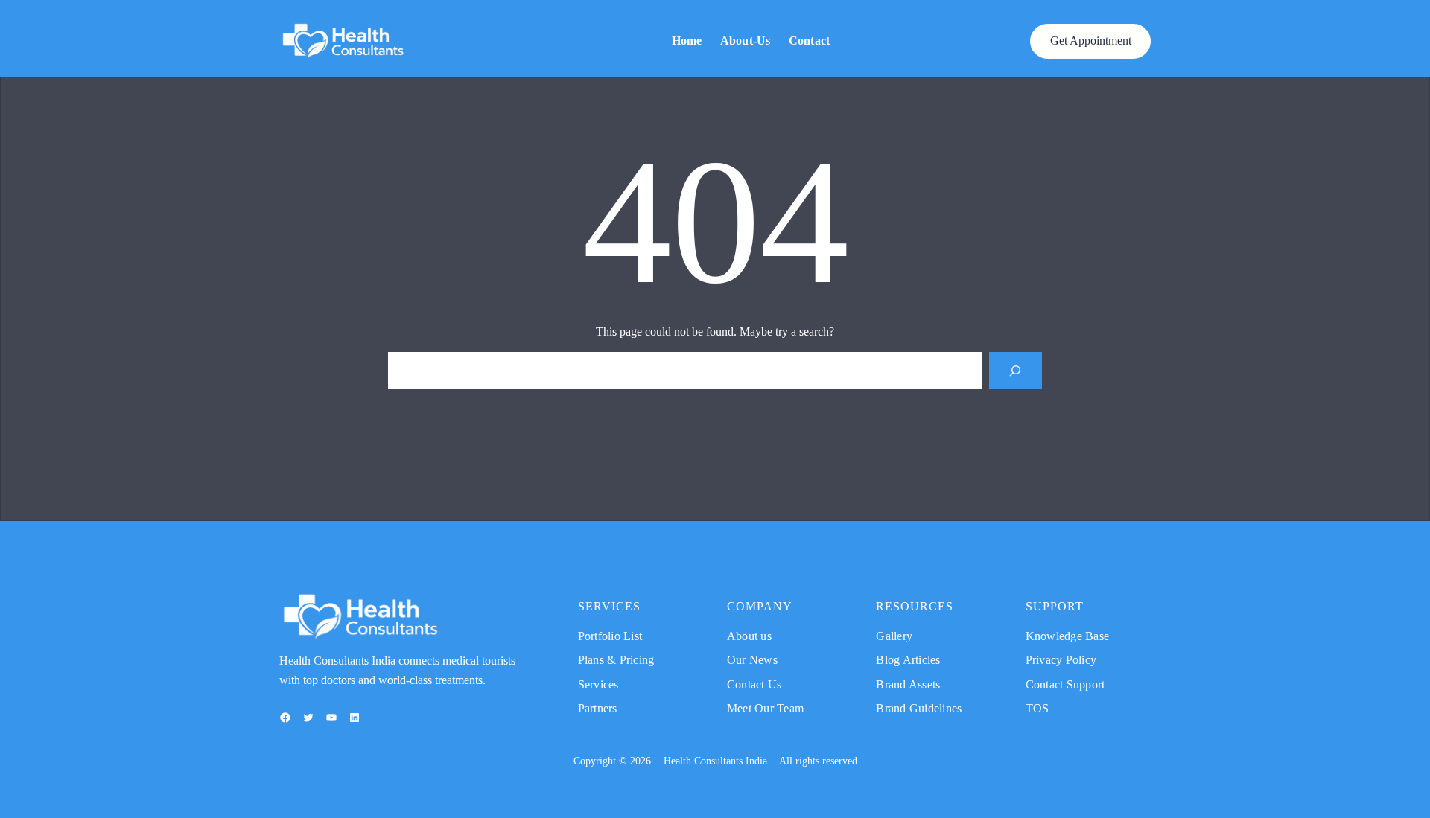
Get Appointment (1090, 40)
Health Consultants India (715, 761)
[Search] (1015, 370)
